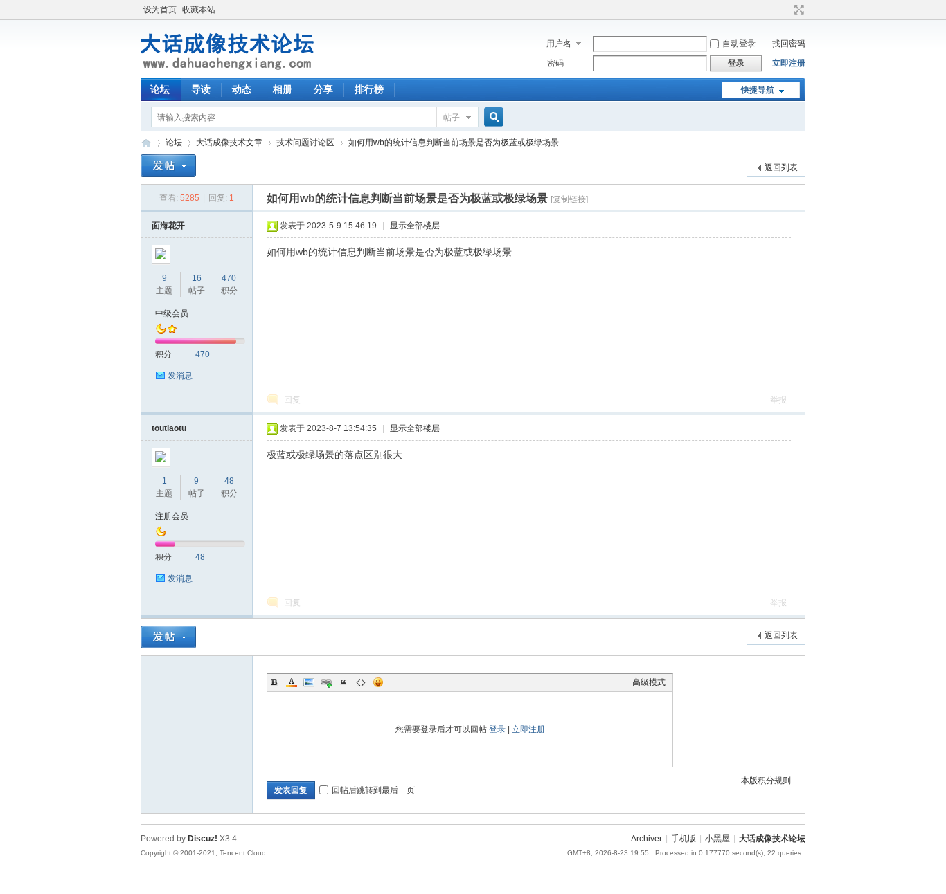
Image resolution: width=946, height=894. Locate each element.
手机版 (683, 838)
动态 (241, 89)
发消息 (180, 376)
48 (229, 481)
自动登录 (739, 43)
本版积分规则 (766, 780)
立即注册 (788, 63)
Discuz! (202, 838)
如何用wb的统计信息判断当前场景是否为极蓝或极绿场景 (453, 142)
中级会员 (171, 313)
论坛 (160, 89)
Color (291, 682)
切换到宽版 (797, 9)
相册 (282, 89)
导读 (201, 89)
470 (229, 278)
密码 (555, 63)
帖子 (451, 117)
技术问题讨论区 (305, 142)
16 (197, 278)
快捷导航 (757, 90)
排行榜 (369, 89)
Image (309, 682)
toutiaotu (169, 428)
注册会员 (171, 516)
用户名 (558, 43)
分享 (323, 89)
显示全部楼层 (415, 225)
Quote (343, 682)
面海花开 (168, 225)
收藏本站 (198, 10)
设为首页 (160, 10)
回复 (292, 400)
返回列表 (781, 167)
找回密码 (788, 43)
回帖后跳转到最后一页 (373, 790)
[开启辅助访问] (786, 9)
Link (326, 682)
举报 (778, 400)
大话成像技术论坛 (146, 143)
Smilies (378, 682)
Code (361, 682)
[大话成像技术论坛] (228, 70)
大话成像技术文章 (229, 142)
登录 (497, 729)
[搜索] (492, 117)
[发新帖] (168, 165)
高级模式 (649, 682)
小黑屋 (717, 838)
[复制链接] (569, 199)
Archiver (646, 838)
